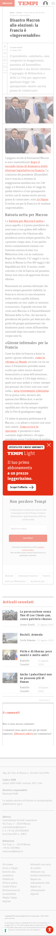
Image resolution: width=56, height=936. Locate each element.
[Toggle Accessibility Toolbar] (50, 930)
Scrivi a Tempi (10, 868)
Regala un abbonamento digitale (37, 890)
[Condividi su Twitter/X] (5, 53)
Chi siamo (7, 864)
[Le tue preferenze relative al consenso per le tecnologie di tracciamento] (5, 931)
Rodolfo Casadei (24, 663)
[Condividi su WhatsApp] (5, 60)
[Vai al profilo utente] (45, 3)
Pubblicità (8, 879)
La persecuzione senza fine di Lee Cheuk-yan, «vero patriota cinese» (36, 615)
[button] (5, 73)
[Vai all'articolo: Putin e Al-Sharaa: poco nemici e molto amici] (9, 658)
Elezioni (9, 576)
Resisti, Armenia (31, 634)
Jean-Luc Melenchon (15, 581)
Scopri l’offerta (18, 487)
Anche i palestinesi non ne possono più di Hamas (36, 678)
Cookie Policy (9, 886)
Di (16, 47)
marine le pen (37, 581)
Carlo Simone (28, 640)
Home (12, 13)
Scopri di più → (44, 700)
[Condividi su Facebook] (5, 46)
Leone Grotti (27, 625)
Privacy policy (10, 883)
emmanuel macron (28, 576)
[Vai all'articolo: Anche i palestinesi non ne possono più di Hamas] (9, 683)
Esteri (19, 13)
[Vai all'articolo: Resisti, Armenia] (9, 638)
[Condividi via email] (5, 67)
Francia (46, 576)
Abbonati (7, 3)
